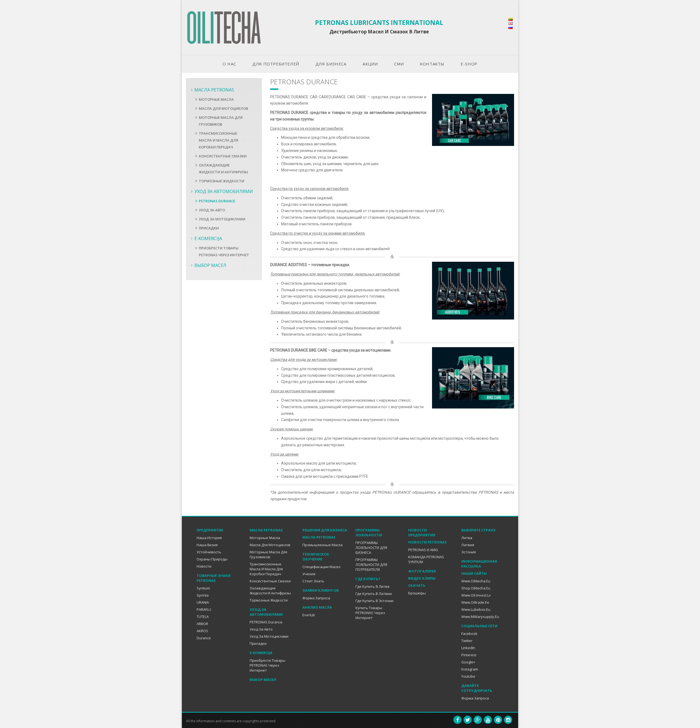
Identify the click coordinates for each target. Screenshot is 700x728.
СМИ (399, 64)
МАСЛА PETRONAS (214, 90)
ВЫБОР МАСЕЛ (210, 265)
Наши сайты (474, 573)
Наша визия (207, 544)
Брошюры (417, 593)
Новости (204, 566)
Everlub (308, 614)
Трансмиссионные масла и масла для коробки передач (218, 140)
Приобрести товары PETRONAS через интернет (267, 665)
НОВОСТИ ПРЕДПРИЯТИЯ (421, 532)
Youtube (468, 676)
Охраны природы (212, 559)
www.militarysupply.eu (480, 616)
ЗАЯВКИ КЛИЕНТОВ (320, 590)
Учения (308, 573)
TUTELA (203, 616)
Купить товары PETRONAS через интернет (370, 612)
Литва (466, 537)
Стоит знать (313, 581)
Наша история (209, 537)
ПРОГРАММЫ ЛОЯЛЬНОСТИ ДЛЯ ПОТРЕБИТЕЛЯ (371, 564)
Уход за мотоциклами (222, 219)
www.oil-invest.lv (476, 595)
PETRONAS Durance (217, 200)
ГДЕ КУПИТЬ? (367, 578)
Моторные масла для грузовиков (268, 554)
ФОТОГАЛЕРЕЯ (422, 571)
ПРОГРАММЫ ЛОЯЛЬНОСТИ (368, 532)
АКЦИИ (370, 64)
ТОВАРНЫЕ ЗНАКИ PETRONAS (214, 578)
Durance (204, 637)
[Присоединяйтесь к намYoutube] (488, 720)
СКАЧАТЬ (416, 585)
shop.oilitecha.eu (475, 588)
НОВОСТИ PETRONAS (427, 542)
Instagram (469, 669)
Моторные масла (216, 99)
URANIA (203, 602)
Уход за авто (212, 210)
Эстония (468, 551)
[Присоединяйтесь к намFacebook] (457, 720)
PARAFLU (204, 609)
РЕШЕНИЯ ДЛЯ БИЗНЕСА (324, 530)
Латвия (467, 544)
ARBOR (202, 623)
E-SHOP (469, 64)
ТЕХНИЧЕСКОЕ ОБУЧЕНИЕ (315, 557)
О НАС (229, 64)
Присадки (209, 228)
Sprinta (203, 595)
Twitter (466, 640)
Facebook (469, 633)
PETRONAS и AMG (423, 549)
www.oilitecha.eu (475, 581)
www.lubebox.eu (475, 609)
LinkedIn (468, 647)
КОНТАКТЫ (432, 64)
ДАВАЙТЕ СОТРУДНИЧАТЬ (476, 688)
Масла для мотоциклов (223, 108)
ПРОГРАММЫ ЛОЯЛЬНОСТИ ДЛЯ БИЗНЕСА (371, 547)
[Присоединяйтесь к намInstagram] (508, 720)
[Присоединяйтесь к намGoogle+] (478, 720)
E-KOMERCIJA (208, 238)
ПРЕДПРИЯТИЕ (210, 530)
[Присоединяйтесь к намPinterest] (498, 720)
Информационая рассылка (479, 564)
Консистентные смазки (223, 156)
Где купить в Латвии (373, 593)
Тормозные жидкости (221, 181)
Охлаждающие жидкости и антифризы (270, 590)
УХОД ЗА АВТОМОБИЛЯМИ (223, 191)
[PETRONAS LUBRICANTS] (224, 27)
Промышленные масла (322, 544)
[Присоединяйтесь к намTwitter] (467, 720)
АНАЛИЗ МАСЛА (317, 607)
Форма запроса (316, 597)
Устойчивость (209, 551)
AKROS (202, 630)
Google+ (468, 662)
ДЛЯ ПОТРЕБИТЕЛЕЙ (275, 64)
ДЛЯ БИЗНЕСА (331, 64)
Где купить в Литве (372, 586)
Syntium (203, 588)
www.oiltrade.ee (475, 602)
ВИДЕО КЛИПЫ (422, 578)
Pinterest (468, 654)
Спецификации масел (321, 566)
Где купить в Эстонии (374, 600)
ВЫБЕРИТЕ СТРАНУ (478, 530)
